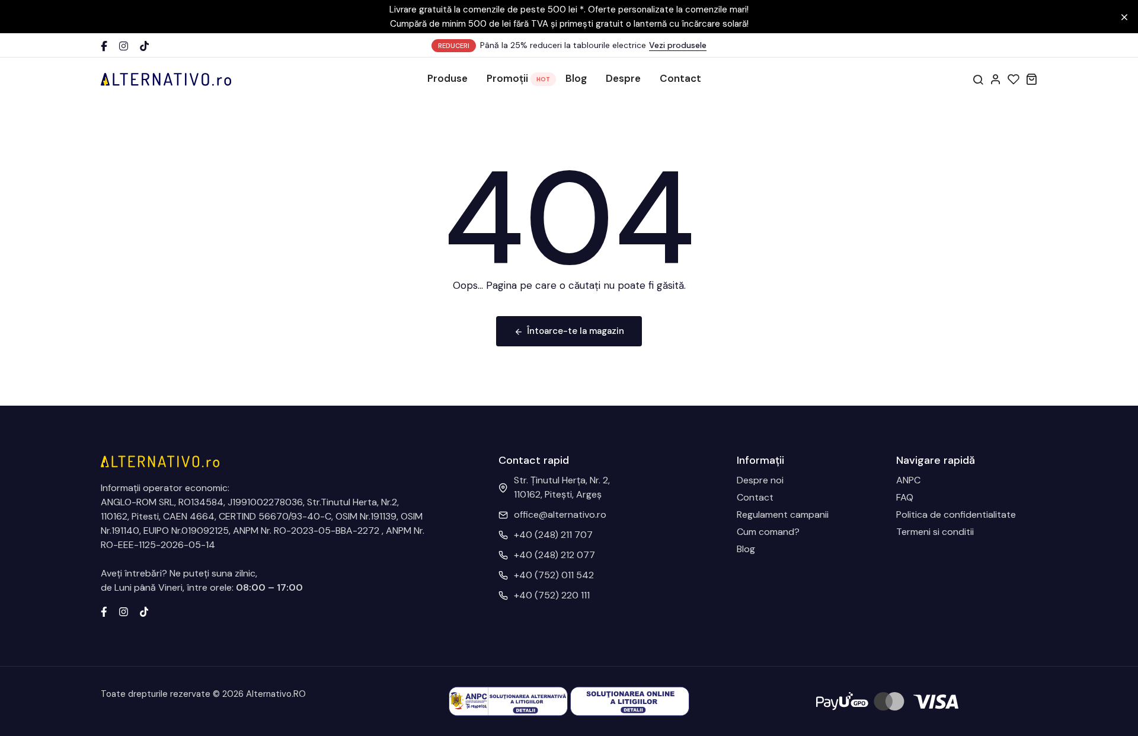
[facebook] (104, 610)
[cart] (1031, 79)
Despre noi (760, 480)
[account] (996, 79)
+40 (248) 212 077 (554, 555)
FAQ (904, 497)
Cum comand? (768, 531)
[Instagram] (123, 46)
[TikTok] (144, 46)
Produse (447, 78)
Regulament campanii (783, 514)
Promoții (507, 78)
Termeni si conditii (935, 531)
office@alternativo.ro (560, 514)
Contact (680, 78)
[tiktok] (144, 610)
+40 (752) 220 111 (552, 595)
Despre (623, 78)
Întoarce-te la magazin (575, 331)
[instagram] (123, 610)
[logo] (166, 79)
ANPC (908, 480)
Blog (576, 78)
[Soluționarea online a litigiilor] (629, 700)
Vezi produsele (678, 45)
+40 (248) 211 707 (553, 534)
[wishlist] (1013, 79)
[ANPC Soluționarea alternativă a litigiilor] (508, 700)
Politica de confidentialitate (956, 514)
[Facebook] (104, 46)
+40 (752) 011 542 (554, 575)
